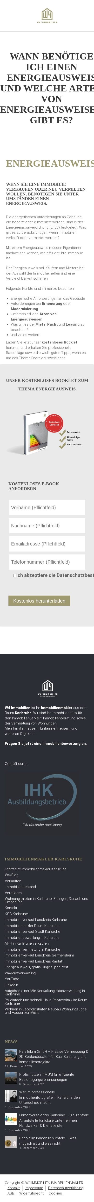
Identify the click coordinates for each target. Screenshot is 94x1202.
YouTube (12, 979)
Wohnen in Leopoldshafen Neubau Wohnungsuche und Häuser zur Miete (46, 1011)
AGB (10, 1193)
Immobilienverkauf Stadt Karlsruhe (32, 931)
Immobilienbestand (20, 887)
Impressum (34, 1188)
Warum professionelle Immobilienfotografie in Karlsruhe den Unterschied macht (49, 1097)
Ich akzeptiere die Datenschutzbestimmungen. (51, 575)
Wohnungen (47, 723)
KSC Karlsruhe (16, 914)
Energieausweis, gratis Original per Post (36, 967)
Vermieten (13, 893)
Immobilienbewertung (61, 743)
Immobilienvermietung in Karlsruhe (32, 949)
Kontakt (11, 908)
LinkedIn (11, 985)
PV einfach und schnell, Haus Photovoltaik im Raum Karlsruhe (46, 1002)
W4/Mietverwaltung (20, 973)
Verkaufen (13, 881)
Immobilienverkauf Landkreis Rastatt (34, 961)
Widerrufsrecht (31, 1193)
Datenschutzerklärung (66, 1188)
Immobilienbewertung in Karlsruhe (32, 937)
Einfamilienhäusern (55, 728)
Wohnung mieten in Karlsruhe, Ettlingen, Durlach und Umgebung (46, 900)
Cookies (55, 1193)
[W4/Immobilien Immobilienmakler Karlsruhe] (47, 15)
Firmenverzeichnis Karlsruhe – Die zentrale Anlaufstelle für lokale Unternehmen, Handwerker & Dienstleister (54, 1120)
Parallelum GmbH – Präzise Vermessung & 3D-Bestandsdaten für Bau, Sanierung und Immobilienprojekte (53, 1056)
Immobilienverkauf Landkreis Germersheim (39, 955)
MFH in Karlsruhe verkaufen (27, 943)
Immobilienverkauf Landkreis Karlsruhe (36, 920)
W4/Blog (11, 875)
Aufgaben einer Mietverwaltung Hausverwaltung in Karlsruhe (45, 992)
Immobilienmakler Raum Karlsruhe (32, 926)
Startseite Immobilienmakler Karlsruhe (36, 869)
